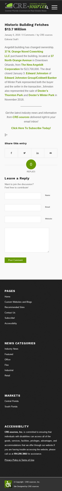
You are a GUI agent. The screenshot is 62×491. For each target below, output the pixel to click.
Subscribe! (10, 318)
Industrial (9, 370)
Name (47, 195)
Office (7, 359)
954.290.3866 (20, 454)
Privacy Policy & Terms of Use (19, 460)
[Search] (45, 7)
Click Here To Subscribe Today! (31, 128)
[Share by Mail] (50, 153)
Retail (7, 375)
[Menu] (52, 7)
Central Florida (12, 401)
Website (48, 219)
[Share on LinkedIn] (37, 153)
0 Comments (28, 35)
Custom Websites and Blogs (18, 302)
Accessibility (11, 323)
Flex (7, 365)
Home (7, 296)
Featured (9, 354)
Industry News (11, 349)
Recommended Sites (15, 307)
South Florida (11, 406)
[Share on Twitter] (24, 153)
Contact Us (10, 312)
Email (47, 207)
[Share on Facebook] (11, 153)
